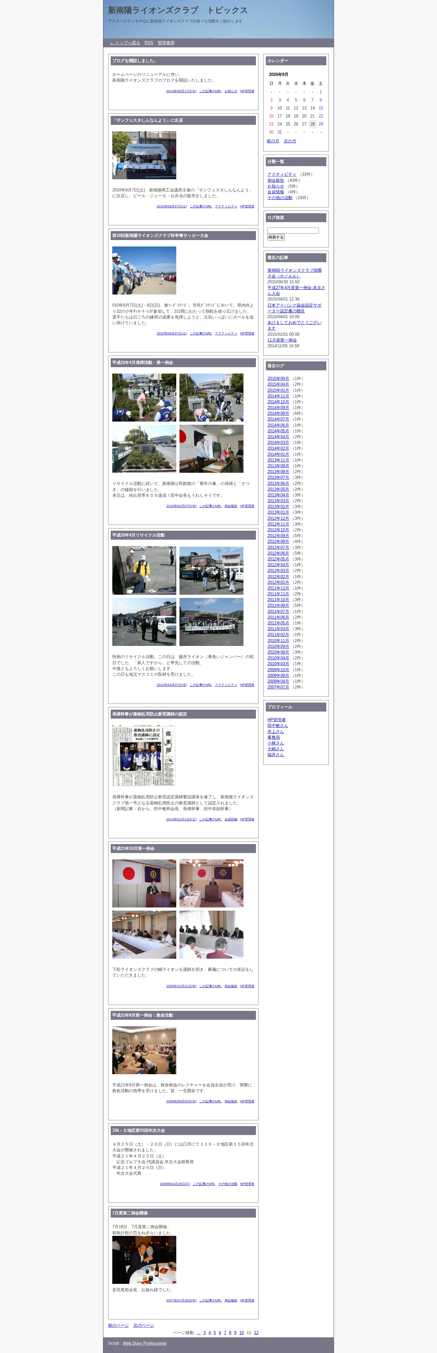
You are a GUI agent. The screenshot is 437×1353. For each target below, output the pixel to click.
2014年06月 (278, 425)
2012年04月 (278, 564)
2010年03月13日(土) (181, 819)
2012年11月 (278, 524)
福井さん (275, 754)
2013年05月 (278, 489)
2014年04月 (278, 436)
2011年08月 (278, 605)
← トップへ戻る (125, 42)
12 (256, 1332)
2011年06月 (278, 617)
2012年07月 (278, 547)
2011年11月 (278, 594)
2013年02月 (278, 506)
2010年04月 (278, 658)
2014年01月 (278, 454)
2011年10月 (278, 599)
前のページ (118, 1325)
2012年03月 (278, 570)
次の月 (290, 141)
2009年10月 (278, 669)
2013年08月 (278, 471)
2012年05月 (278, 559)
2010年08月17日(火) (181, 91)
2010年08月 (278, 652)
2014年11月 (278, 396)
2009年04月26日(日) (175, 1184)
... (199, 1332)
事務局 (273, 737)
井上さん (275, 731)
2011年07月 (278, 611)
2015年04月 (278, 384)
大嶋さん (275, 748)
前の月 (273, 141)
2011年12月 (278, 588)
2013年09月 (278, 465)
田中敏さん (277, 725)
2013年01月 (278, 512)
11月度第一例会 (282, 340)
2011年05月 (278, 623)
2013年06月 (278, 483)
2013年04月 (278, 495)
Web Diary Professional (144, 1343)
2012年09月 (278, 535)
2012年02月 (278, 576)
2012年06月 (278, 553)
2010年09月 (278, 646)
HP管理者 (247, 91)
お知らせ (231, 91)
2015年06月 (278, 378)
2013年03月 (278, 500)
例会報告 (231, 506)
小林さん (275, 743)
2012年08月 (278, 541)
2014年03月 (278, 442)
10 (241, 1332)
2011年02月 (278, 634)
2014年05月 (278, 431)
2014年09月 (278, 407)
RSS (149, 42)
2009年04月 (278, 681)
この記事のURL (210, 91)
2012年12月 (278, 518)
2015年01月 (278, 390)
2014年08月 (278, 413)
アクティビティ (226, 206)
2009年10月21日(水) (181, 986)
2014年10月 (278, 401)
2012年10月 (278, 530)
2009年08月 (278, 675)
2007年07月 (278, 687)
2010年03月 (278, 663)
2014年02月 (278, 448)
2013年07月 (278, 477)
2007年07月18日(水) (181, 1300)
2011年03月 (278, 628)
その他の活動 (227, 1184)
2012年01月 (278, 582)
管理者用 (166, 42)
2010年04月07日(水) (181, 506)
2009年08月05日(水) (181, 1101)
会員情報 (231, 819)
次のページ (143, 1325)
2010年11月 (278, 640)
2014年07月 (278, 419)
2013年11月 (278, 460)
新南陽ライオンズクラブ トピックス (178, 9)
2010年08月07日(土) (172, 206)
